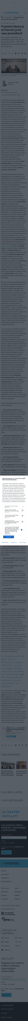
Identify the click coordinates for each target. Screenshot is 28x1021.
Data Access (14, 542)
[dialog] (14, 510)
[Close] (24, 478)
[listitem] (14, 507)
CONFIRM (8, 536)
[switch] (22, 510)
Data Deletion (5, 542)
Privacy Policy (22, 542)
